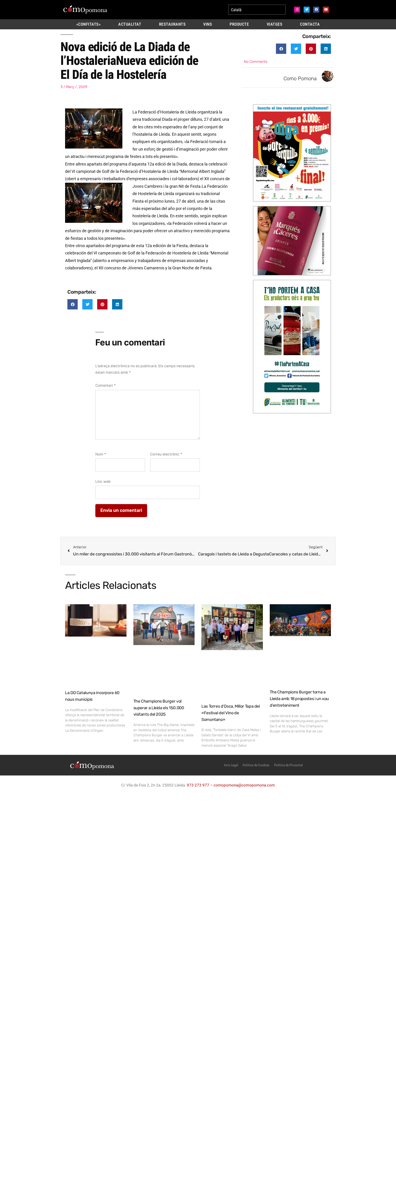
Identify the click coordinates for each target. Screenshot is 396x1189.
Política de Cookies (256, 765)
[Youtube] (326, 10)
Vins (207, 24)
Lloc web (103, 481)
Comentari (105, 385)
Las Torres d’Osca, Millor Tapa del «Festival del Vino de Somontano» (230, 713)
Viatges (275, 24)
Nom (100, 454)
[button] (281, 49)
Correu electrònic (166, 454)
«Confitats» (88, 24)
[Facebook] (316, 10)
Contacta (310, 24)
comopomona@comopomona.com (244, 785)
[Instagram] (297, 10)
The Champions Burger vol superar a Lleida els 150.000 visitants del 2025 (158, 708)
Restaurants (172, 24)
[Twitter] (307, 10)
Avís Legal (231, 765)
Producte (239, 24)
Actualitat (129, 24)
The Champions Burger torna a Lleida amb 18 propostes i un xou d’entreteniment (299, 699)
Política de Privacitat (288, 765)
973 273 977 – (200, 785)
